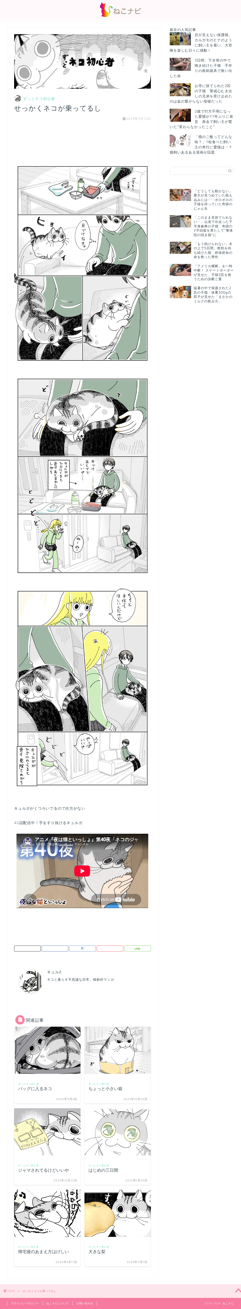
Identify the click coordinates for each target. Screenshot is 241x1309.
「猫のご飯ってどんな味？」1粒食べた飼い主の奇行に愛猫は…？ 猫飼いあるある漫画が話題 (201, 144)
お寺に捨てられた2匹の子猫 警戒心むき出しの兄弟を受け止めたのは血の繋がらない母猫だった (201, 93)
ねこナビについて (57, 1303)
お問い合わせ (84, 1303)
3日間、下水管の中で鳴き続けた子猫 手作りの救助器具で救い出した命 (201, 68)
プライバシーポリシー (25, 1303)
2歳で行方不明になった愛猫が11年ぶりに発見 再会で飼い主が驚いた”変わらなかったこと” (201, 119)
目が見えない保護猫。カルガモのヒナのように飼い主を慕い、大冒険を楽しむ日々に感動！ (201, 42)
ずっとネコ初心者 (39, 98)
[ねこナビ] (120, 17)
